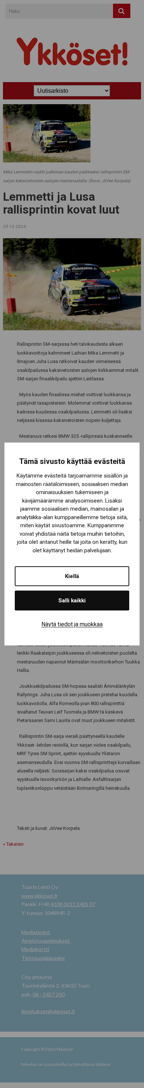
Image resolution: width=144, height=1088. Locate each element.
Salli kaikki (72, 600)
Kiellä (72, 576)
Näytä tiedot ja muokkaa (72, 624)
